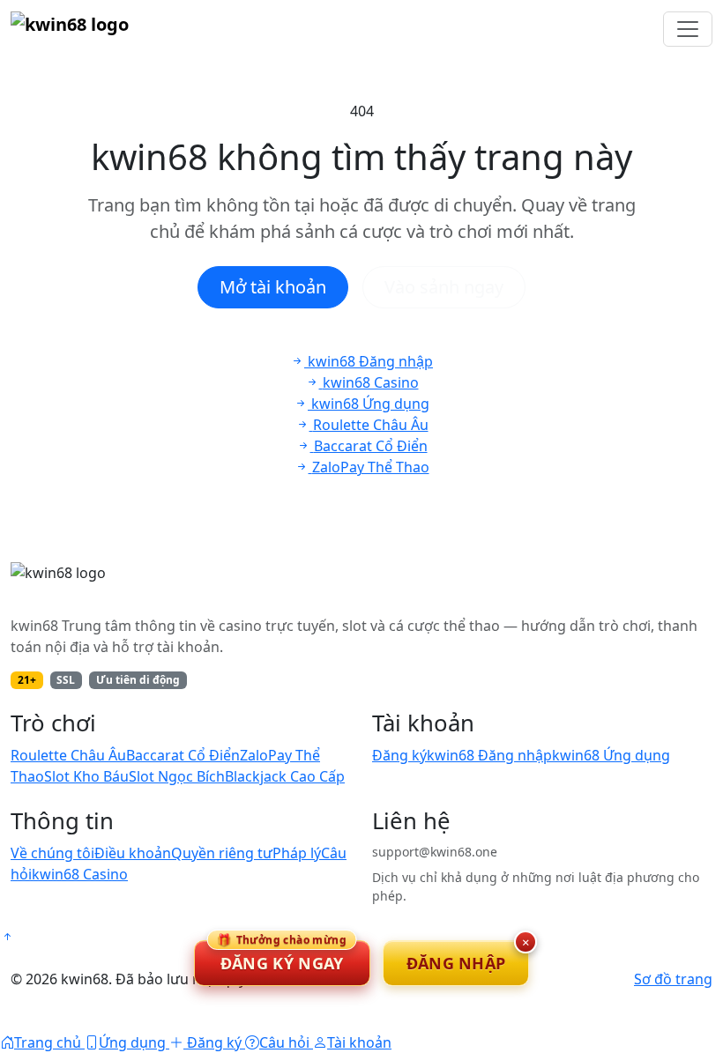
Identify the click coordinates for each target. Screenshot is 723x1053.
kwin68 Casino (80, 874)
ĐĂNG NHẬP (456, 963)
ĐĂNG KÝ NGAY (282, 957)
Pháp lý (296, 853)
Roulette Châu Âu (68, 755)
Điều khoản (132, 853)
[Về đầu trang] (7, 936)
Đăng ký (399, 755)
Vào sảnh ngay (443, 287)
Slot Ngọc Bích (177, 776)
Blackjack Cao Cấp (285, 776)
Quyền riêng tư (221, 853)
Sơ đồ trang (673, 979)
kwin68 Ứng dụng (611, 755)
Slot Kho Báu (86, 776)
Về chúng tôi (52, 853)
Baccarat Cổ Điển (183, 755)
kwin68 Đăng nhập (489, 755)
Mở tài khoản (273, 287)
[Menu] (687, 29)
